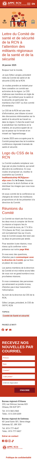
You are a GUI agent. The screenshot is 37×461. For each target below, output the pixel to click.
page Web (24, 249)
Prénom (6, 356)
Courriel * (6, 369)
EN (33, 3)
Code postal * (8, 375)
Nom (4, 363)
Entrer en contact (10, 436)
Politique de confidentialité (18, 457)
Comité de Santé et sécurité (16, 315)
